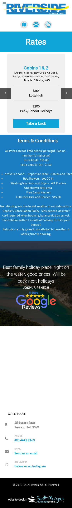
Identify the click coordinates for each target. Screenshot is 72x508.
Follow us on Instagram (30, 466)
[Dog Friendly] (36, 24)
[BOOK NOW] (48, 24)
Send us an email (25, 453)
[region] (36, 93)
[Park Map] (24, 24)
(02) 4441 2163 (24, 440)
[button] (5, 93)
